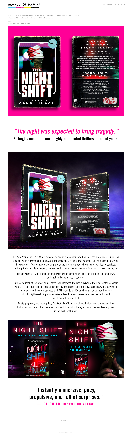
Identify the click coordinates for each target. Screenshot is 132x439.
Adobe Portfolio (69, 433)
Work (103, 4)
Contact (110, 4)
